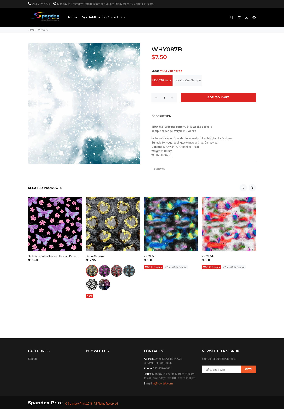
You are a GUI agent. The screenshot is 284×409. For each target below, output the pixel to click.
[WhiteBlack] (92, 284)
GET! (248, 369)
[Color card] (104, 284)
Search (32, 358)
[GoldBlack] (92, 271)
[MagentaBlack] (104, 271)
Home (72, 17)
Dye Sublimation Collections (103, 17)
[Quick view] (75, 203)
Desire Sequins (95, 256)
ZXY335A (208, 256)
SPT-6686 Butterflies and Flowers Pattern (53, 256)
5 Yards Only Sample (188, 80)
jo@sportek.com (163, 383)
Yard (89, 296)
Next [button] (252, 187)
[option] (55, 226)
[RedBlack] (116, 271)
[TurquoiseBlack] (129, 271)
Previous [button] (243, 187)
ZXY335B (150, 256)
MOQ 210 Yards (162, 80)
